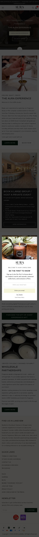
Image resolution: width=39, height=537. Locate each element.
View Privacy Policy (19, 297)
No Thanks (19, 294)
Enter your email (19, 290)
